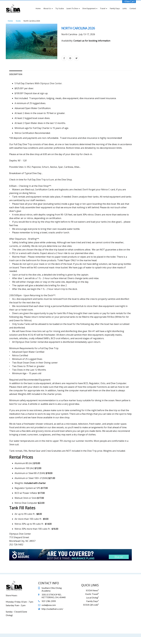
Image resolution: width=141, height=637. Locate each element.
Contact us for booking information (91, 40)
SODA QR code (90, 604)
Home (38, 8)
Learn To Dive (72, 8)
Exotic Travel (91, 594)
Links (125, 8)
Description (15, 74)
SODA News (92, 590)
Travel (103, 8)
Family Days (115, 8)
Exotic (18, 21)
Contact (133, 8)
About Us (47, 8)
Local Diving (92, 597)
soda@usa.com (49, 605)
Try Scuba (59, 8)
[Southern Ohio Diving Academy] (13, 3)
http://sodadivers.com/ (52, 609)
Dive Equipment (89, 8)
